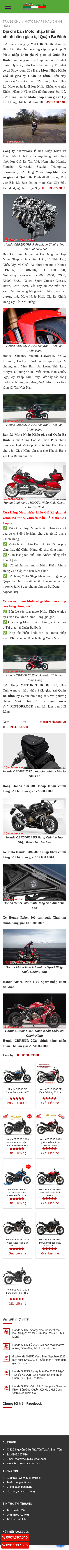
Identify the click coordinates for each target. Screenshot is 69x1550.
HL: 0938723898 (53, 188)
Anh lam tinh (10, 1495)
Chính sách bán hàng (19, 1486)
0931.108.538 (55, 102)
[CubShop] (35, 6)
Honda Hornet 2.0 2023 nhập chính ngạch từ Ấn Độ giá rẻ (17, 1194)
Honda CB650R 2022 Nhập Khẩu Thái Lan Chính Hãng (17, 1242)
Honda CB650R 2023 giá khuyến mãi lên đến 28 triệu (50, 1142)
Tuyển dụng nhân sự (19, 1482)
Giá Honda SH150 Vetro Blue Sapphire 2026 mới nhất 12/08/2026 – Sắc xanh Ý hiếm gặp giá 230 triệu (39, 1360)
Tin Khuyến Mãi (16, 1510)
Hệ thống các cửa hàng (21, 1491)
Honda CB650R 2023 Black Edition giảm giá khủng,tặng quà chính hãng (17, 1144)
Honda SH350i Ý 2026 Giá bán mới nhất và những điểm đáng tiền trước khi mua (38, 1346)
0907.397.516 (19, 1454)
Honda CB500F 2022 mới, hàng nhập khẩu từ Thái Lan (50, 1242)
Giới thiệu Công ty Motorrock (24, 1477)
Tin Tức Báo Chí (16, 1519)
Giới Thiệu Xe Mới (18, 1514)
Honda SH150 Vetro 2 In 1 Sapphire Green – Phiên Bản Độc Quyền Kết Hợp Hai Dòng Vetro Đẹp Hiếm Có (39, 1389)
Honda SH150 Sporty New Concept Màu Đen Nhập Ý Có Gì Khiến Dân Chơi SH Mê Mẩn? (38, 1333)
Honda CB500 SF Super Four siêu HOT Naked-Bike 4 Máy (17, 1092)
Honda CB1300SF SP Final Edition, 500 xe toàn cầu (50, 1092)
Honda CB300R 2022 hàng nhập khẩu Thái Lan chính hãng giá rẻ (17, 1292)
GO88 (22, 1495)
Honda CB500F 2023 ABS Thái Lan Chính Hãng (50, 1192)
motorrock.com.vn (53, 722)
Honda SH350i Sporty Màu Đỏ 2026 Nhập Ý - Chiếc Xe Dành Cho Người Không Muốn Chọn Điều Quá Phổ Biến (38, 1375)
